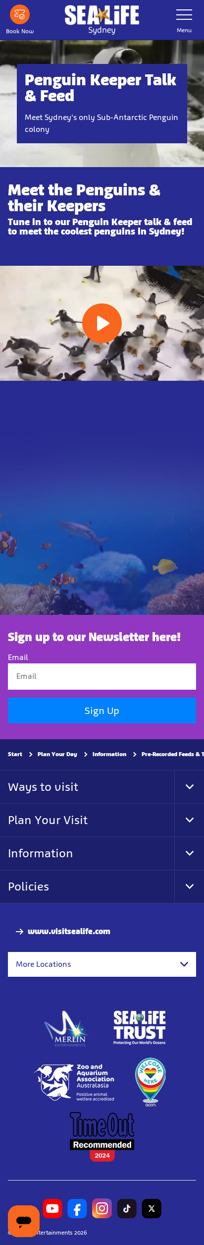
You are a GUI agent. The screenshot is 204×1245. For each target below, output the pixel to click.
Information (109, 754)
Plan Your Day (57, 754)
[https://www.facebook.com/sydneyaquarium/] (77, 1209)
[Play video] (102, 323)
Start (15, 754)
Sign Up (102, 710)
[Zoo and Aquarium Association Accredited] (75, 1083)
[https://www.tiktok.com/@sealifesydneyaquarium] (127, 1209)
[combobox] (102, 964)
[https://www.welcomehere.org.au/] (150, 1083)
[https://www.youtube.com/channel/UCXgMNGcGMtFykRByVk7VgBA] (52, 1209)
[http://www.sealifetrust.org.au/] (139, 1028)
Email (18, 657)
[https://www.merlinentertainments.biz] (67, 1028)
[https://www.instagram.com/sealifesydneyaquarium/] (102, 1209)
